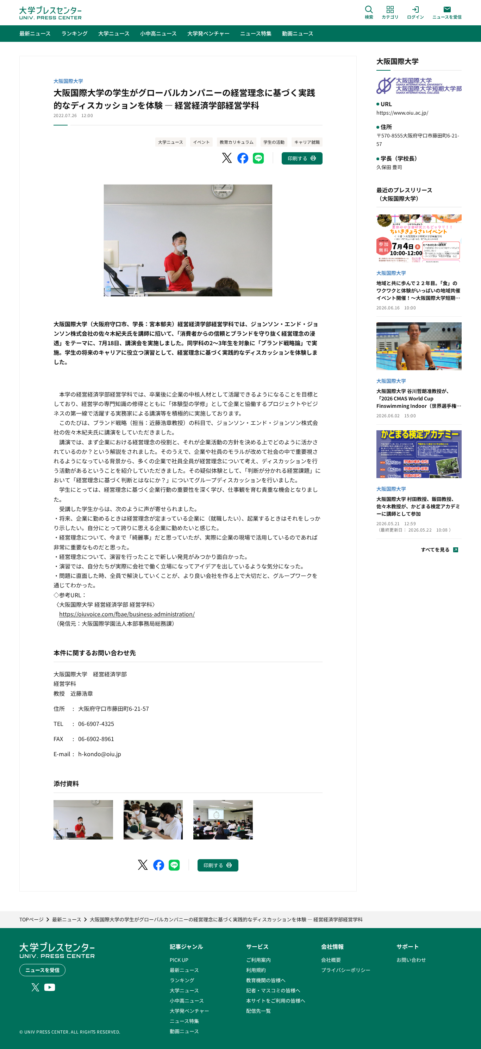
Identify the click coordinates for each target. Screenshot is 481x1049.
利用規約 (256, 969)
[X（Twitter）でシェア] (227, 158)
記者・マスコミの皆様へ (273, 990)
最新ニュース (184, 969)
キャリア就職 (307, 142)
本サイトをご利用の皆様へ (275, 1000)
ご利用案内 (258, 959)
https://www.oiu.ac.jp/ (402, 112)
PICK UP (179, 959)
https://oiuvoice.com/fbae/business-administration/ (127, 614)
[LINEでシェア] (258, 158)
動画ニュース (184, 1031)
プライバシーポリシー (345, 969)
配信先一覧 (258, 1010)
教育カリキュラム (237, 142)
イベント (201, 142)
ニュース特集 (184, 1020)
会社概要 (331, 959)
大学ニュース (170, 142)
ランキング (182, 980)
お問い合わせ (411, 959)
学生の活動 (274, 142)
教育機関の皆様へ (266, 980)
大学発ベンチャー (189, 1010)
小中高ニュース (187, 1000)
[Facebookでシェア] (243, 158)
